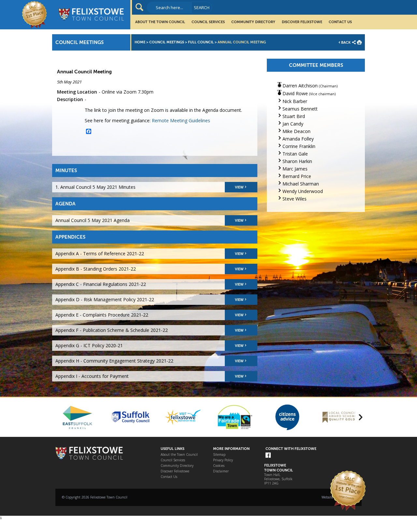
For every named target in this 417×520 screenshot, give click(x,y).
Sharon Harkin (297, 161)
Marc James (295, 169)
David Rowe (295, 93)
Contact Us (340, 22)
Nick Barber (294, 101)
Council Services (208, 22)
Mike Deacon (296, 131)
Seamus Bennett (300, 109)
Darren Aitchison (300, 85)
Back (346, 42)
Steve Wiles (294, 199)
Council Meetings (166, 42)
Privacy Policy (223, 460)
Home (140, 42)
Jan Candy (292, 124)
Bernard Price (296, 176)
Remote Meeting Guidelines (181, 120)
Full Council (201, 42)
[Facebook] (268, 456)
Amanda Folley (298, 139)
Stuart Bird (293, 116)
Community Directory (253, 22)
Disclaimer (221, 471)
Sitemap (219, 455)
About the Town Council (160, 22)
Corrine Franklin (298, 146)
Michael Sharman (300, 184)
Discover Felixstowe (302, 22)
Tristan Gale (295, 154)
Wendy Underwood (302, 191)
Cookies (218, 466)
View (239, 187)
